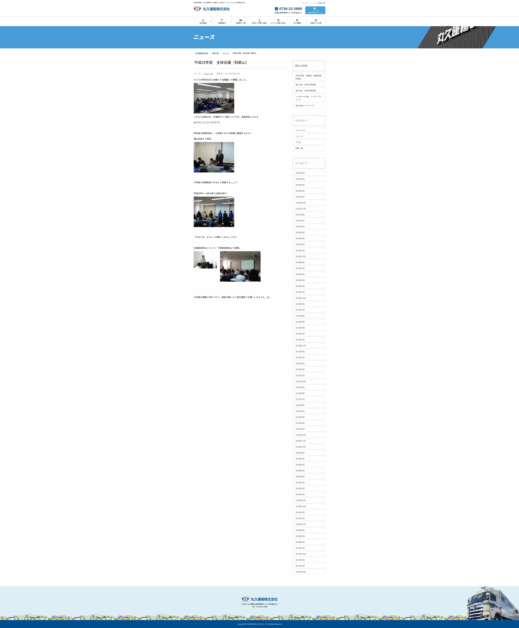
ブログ (298, 142)
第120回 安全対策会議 (305, 90)
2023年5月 (300, 321)
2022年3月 (300, 369)
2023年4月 (300, 327)
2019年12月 (300, 500)
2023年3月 (300, 333)
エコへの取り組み (278, 22)
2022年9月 (300, 351)
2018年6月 (300, 530)
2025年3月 (300, 238)
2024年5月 (300, 274)
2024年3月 (300, 280)
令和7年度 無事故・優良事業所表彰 (308, 77)
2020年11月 (300, 440)
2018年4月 (300, 542)
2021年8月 (300, 393)
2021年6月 (300, 405)
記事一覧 (299, 148)
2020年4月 (300, 476)
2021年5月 (300, 411)
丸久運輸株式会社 (259, 603)
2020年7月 (300, 458)
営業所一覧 (240, 22)
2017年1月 (300, 565)
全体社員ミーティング (304, 105)
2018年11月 (300, 524)
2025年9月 (300, 214)
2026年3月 (300, 190)
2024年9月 (300, 262)
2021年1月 (300, 428)
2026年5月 (300, 178)
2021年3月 (300, 423)
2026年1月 (300, 196)
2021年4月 (300, 417)
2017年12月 (300, 553)
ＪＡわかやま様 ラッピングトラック (308, 98)
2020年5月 (300, 470)
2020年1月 (300, 494)
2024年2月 (300, 286)
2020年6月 (300, 464)
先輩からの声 (316, 22)
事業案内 (222, 22)
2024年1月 (300, 292)
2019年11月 (300, 506)
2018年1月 (300, 548)
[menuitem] (203, 21)
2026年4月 (300, 184)
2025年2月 (300, 244)
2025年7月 (300, 220)
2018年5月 (300, 536)
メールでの (315, 12)
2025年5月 (300, 226)
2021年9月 (300, 387)
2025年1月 (300, 250)
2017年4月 (300, 559)
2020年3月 (300, 482)
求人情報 (297, 22)
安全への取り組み (259, 22)
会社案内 (203, 22)
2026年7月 (300, 172)
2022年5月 (300, 363)
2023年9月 (300, 303)
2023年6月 (300, 315)
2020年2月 (300, 488)
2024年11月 (300, 256)
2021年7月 (300, 399)
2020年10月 (300, 446)
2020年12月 (300, 434)
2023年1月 (300, 339)
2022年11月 (300, 345)
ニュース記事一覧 (319, 3)
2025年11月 (300, 208)
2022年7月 (300, 357)
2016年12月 (300, 571)
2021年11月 (300, 381)
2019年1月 (300, 518)
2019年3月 (300, 512)
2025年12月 (300, 202)
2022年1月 (300, 375)
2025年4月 (300, 232)
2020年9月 (300, 452)
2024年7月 (300, 268)
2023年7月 (300, 309)
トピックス (300, 130)
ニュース (208, 73)
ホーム (305, 3)
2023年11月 (300, 297)
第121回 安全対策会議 (305, 84)
